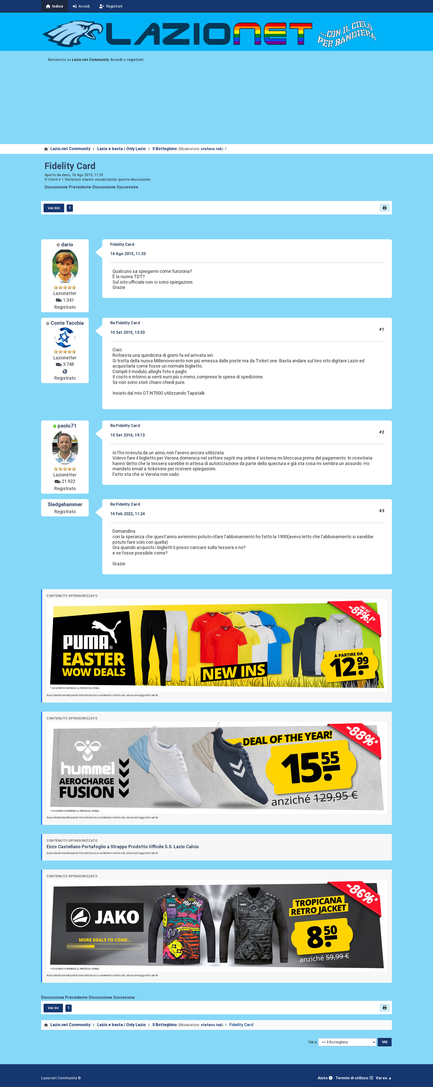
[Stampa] (385, 207)
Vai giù (54, 208)
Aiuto (323, 1078)
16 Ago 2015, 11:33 (128, 253)
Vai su (53, 1008)
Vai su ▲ (384, 1078)
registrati (135, 60)
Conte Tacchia (67, 323)
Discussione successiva (115, 187)
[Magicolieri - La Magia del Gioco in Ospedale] (65, 371)
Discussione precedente (68, 187)
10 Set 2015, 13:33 (127, 332)
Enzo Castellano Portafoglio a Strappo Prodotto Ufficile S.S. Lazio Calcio (123, 846)
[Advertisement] (216, 106)
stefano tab (211, 149)
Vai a (312, 1042)
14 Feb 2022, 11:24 (127, 513)
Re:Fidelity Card (125, 322)
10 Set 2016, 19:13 (127, 435)
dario (67, 245)
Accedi (117, 60)
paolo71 (67, 426)
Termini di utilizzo (352, 1078)
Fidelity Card (70, 166)
